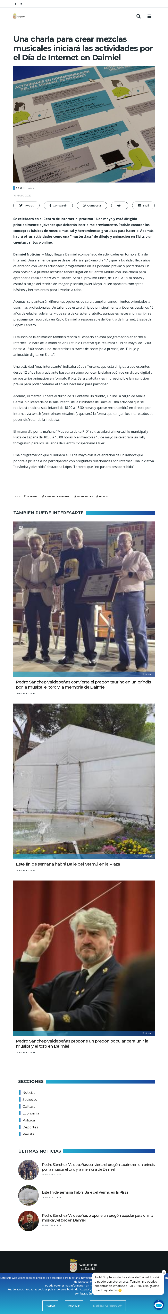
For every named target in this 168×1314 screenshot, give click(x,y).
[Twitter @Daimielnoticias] (21, 4)
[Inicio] (19, 16)
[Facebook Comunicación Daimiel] (15, 4)
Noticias (29, 1093)
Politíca (29, 1120)
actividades (85, 496)
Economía (31, 1113)
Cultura (29, 1107)
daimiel (104, 496)
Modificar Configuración (108, 1305)
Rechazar (74, 1305)
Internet (33, 496)
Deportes (30, 1127)
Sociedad (25, 188)
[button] (26, 205)
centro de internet (58, 496)
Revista (28, 1134)
